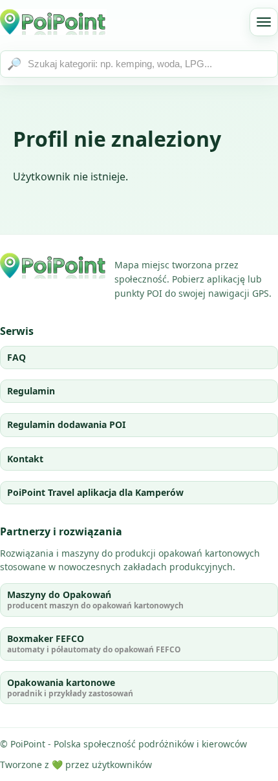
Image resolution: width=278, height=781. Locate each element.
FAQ (16, 357)
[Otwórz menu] (264, 22)
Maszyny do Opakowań (95, 599)
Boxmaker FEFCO (94, 643)
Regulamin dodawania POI (66, 424)
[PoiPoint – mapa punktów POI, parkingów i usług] (53, 266)
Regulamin (31, 391)
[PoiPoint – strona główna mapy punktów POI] (53, 22)
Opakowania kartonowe (70, 687)
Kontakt (25, 459)
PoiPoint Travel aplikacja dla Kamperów (95, 492)
